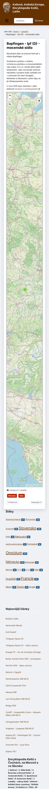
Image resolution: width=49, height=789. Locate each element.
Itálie (36, 570)
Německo (12, 496)
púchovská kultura (14, 544)
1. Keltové (12, 770)
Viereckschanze (13, 519)
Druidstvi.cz (21, 787)
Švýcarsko (30, 519)
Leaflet (28, 486)
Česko (20, 586)
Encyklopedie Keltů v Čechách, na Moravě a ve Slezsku (23, 762)
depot (9, 587)
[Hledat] (10, 104)
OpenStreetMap (37, 486)
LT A (28, 570)
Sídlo (22, 496)
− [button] (10, 98)
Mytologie (29, 562)
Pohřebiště (32, 544)
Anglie (32, 587)
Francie (27, 578)
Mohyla (9, 570)
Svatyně (10, 528)
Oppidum (14, 552)
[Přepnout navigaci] (7, 20)
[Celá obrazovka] (39, 95)
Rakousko (20, 536)
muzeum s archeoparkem (26, 89)
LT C (19, 570)
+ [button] (10, 95)
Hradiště (11, 578)
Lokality (23, 490)
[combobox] (23, 20)
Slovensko (27, 528)
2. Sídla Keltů (24, 770)
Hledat (40, 20)
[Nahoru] (45, 784)
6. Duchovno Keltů (23, 778)
